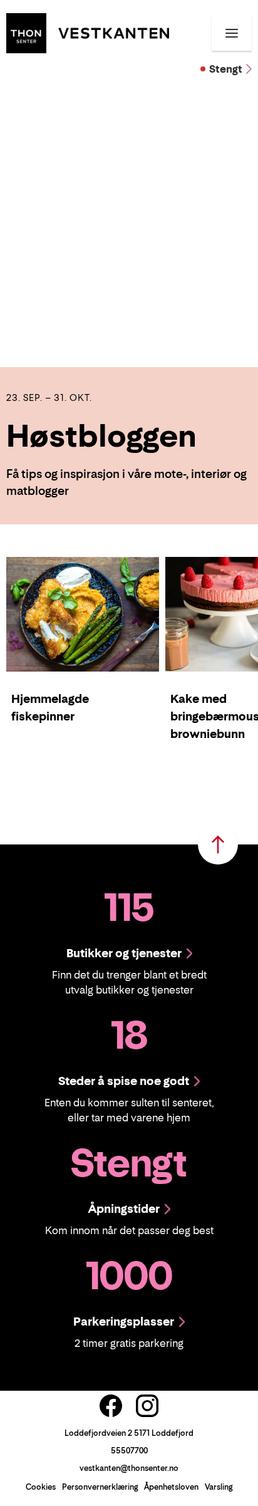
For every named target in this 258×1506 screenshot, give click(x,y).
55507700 (129, 1450)
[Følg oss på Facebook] (111, 1406)
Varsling (218, 1487)
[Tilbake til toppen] (218, 844)
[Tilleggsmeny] (232, 33)
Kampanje (73, 98)
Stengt (225, 69)
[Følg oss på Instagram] (147, 1406)
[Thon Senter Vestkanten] (87, 32)
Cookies (41, 1487)
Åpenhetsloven (171, 1487)
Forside (25, 98)
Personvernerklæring (100, 1487)
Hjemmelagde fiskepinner (50, 707)
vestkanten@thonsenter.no (129, 1468)
